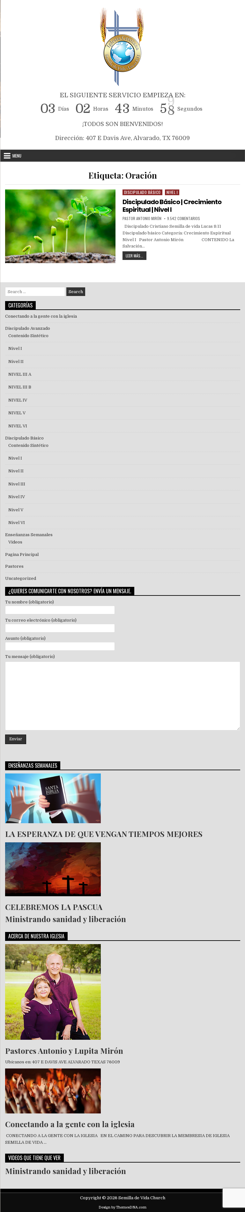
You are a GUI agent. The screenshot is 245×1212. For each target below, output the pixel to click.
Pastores (14, 566)
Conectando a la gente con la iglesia (41, 316)
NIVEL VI (17, 426)
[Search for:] (35, 291)
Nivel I (172, 192)
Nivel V (15, 509)
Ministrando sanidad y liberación (65, 919)
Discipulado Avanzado (27, 328)
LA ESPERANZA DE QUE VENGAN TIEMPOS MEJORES (104, 834)
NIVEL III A (19, 374)
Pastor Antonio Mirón (141, 218)
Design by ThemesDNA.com (122, 1207)
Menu (16, 155)
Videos (15, 542)
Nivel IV (16, 496)
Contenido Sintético (28, 335)
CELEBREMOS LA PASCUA (53, 907)
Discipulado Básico (142, 192)
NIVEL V (17, 412)
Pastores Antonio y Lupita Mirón (64, 1051)
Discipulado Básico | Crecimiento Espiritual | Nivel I (171, 205)
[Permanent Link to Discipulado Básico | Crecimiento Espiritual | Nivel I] (60, 226)
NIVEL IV (17, 400)
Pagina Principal (22, 554)
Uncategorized (20, 578)
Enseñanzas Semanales (29, 534)
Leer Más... (136, 254)
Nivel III (16, 484)
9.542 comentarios (183, 218)
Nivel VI (16, 522)
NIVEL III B (19, 387)
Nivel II (16, 361)
